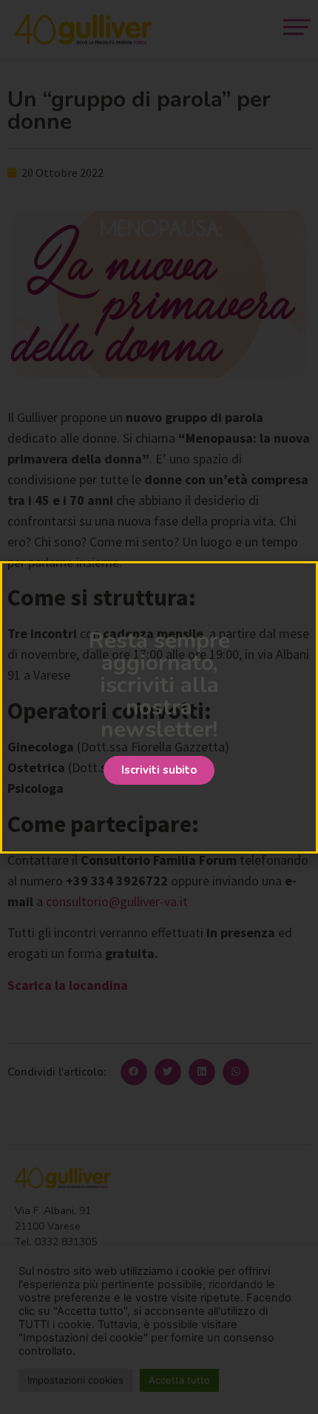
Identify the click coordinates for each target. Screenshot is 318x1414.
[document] (159, 707)
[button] (159, 770)
